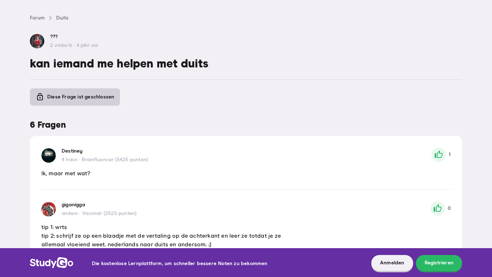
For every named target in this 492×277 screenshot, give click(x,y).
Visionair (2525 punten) (109, 213)
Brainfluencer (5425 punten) (115, 159)
